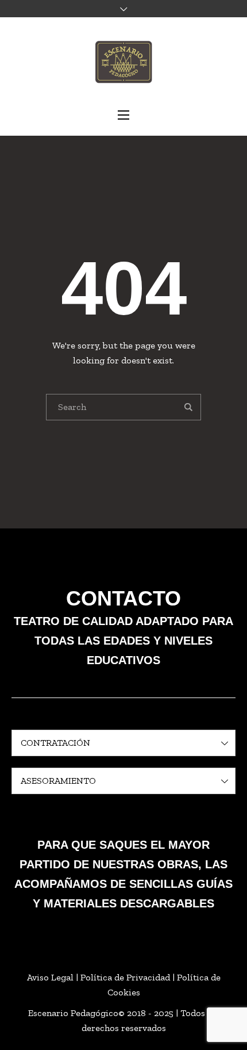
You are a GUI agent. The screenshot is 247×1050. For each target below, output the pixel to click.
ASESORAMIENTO (58, 780)
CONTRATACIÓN (55, 742)
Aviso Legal (50, 977)
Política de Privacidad (125, 977)
